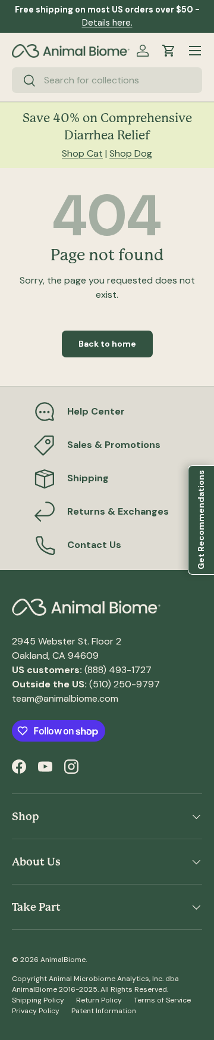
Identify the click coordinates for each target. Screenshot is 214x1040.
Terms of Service (162, 1000)
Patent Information (103, 1011)
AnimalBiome (63, 959)
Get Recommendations (201, 520)
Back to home (107, 343)
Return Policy (99, 1000)
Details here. (107, 22)
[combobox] (107, 80)
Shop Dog (130, 153)
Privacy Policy (35, 1011)
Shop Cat (82, 153)
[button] (169, 51)
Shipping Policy (38, 1000)
